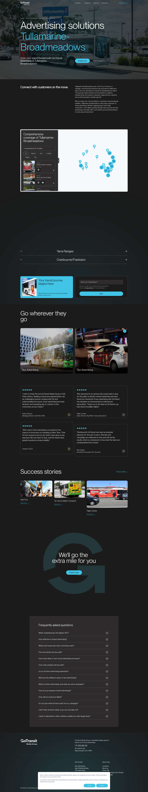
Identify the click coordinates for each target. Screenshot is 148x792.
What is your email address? (89, 282)
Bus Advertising (80, 766)
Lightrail (49, 153)
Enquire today (74, 572)
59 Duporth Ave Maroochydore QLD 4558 (83, 749)
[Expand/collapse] (58, 160)
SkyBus (27, 157)
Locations (87, 3)
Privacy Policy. (57, 777)
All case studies (121, 471)
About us (96, 3)
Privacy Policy (89, 288)
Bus (41, 153)
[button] (83, 168)
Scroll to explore (98, 61)
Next (101, 294)
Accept (89, 785)
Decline (102, 785)
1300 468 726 (82, 745)
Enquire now (122, 3)
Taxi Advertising (80, 770)
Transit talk (105, 770)
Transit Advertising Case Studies (112, 772)
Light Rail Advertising (81, 768)
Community (104, 3)
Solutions (77, 3)
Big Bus (33, 153)
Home (22, 18)
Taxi (35, 157)
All (26, 153)
